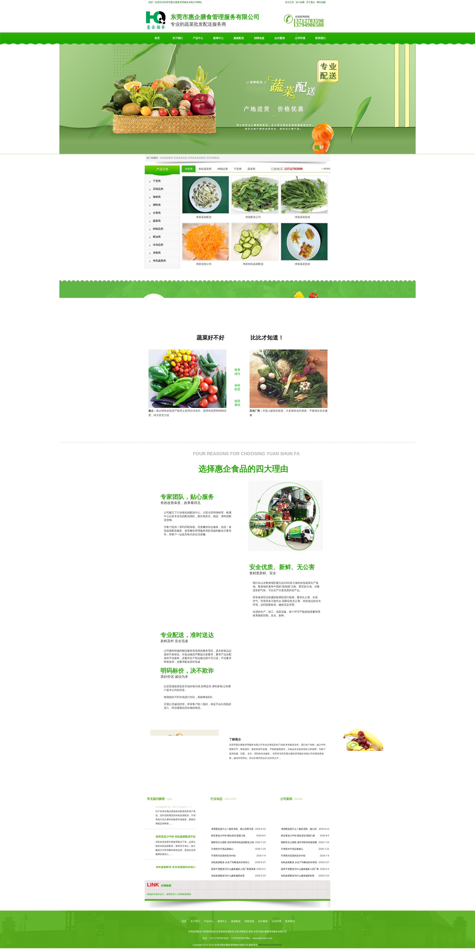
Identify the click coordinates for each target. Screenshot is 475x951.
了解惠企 (235, 739)
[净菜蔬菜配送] (205, 195)
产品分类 (162, 169)
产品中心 (198, 38)
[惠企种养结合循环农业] (237, 98)
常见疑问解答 (156, 798)
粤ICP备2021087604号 (270, 945)
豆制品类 (158, 189)
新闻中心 (218, 38)
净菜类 (157, 252)
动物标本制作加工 (155, 894)
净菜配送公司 (253, 217)
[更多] (190, 798)
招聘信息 (259, 38)
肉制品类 (158, 228)
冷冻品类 (158, 244)
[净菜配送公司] (254, 195)
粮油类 (157, 236)
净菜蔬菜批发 (302, 217)
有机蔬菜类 (159, 260)
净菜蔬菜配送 (204, 217)
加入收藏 (300, 2)
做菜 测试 (237, 402)
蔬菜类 (157, 220)
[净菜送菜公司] (205, 242)
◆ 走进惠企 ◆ (279, 731)
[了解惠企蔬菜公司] (184, 769)
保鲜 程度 (237, 387)
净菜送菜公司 (204, 264)
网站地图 (321, 2)
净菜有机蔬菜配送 (253, 264)
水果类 (157, 212)
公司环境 (300, 38)
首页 (157, 38)
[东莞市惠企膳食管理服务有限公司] (156, 28)
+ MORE (326, 168)
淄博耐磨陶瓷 (184, 894)
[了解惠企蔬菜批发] (238, 771)
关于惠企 (310, 2)
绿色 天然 (237, 356)
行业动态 (216, 798)
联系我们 (320, 38)
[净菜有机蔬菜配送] (254, 242)
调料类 (157, 204)
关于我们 (177, 38)
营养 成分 (237, 371)
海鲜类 (157, 197)
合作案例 (279, 38)
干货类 (157, 181)
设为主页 (289, 2)
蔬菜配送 (239, 38)
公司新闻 (286, 798)
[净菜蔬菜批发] (304, 195)
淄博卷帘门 (171, 894)
